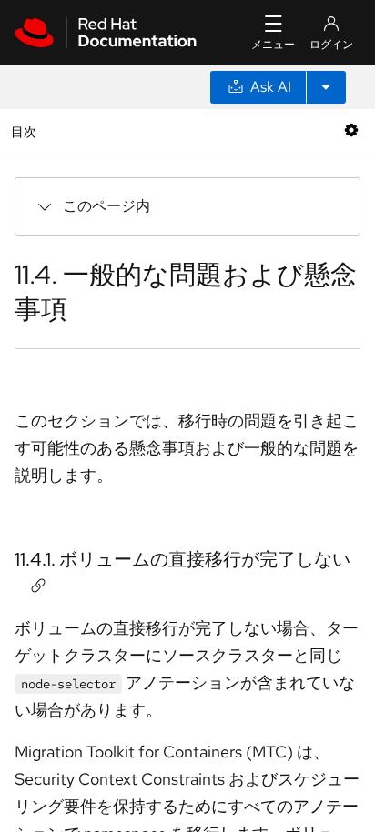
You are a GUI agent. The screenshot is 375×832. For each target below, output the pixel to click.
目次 (26, 131)
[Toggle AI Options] (326, 87)
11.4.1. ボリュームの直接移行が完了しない (182, 559)
